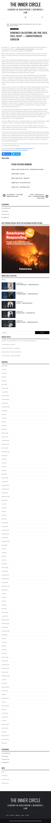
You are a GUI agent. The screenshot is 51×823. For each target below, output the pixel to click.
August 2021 (4, 590)
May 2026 (4, 377)
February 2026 (5, 388)
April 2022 (4, 560)
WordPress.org (5, 783)
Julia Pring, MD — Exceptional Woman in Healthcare (15, 195)
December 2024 (5, 440)
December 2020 (5, 620)
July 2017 (4, 702)
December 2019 (5, 664)
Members (12, 815)
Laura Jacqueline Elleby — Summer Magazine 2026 (27, 284)
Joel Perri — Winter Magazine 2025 (24, 303)
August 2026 (4, 366)
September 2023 (5, 496)
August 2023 (4, 500)
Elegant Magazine (31, 821)
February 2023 (5, 522)
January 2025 (5, 436)
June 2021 (4, 597)
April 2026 (4, 380)
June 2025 (4, 418)
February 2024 (5, 478)
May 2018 (4, 694)
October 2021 (5, 582)
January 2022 (5, 571)
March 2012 (4, 743)
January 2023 (5, 526)
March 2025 (4, 429)
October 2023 (5, 493)
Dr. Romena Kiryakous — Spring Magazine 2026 (27, 294)
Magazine (18, 815)
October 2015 (5, 717)
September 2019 (5, 676)
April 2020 (4, 649)
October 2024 (5, 448)
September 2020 (5, 631)
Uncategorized (5, 217)
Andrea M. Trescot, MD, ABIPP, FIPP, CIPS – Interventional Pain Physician (27, 169)
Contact (27, 815)
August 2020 (4, 634)
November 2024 (5, 444)
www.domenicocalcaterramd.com (23, 148)
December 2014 (5, 724)
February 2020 (5, 657)
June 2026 (4, 373)
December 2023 (5, 485)
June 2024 (4, 463)
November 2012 (5, 739)
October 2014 (5, 728)
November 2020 (5, 623)
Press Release (5, 211)
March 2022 (4, 563)
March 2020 (4, 653)
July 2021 (4, 593)
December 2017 (5, 698)
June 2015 (4, 720)
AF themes (39, 821)
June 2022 (4, 552)
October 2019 (5, 672)
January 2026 (5, 392)
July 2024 (4, 459)
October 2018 (5, 690)
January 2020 (5, 661)
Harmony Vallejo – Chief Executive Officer (20, 182)
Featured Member (14, 28)
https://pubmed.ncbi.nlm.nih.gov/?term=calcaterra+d (15, 150)
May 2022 (4, 556)
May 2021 (4, 601)
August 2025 (4, 410)
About (22, 815)
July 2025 (4, 414)
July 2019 (4, 679)
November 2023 (5, 489)
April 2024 (4, 470)
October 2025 (5, 403)
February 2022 (5, 567)
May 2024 (4, 466)
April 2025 (4, 425)
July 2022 (4, 549)
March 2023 (4, 519)
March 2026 (4, 384)
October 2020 (5, 627)
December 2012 (5, 735)
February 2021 (5, 612)
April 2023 (4, 515)
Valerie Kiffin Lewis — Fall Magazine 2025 (25, 313)
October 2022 (5, 537)
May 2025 (4, 422)
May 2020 (4, 646)
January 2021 (5, 616)
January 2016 (5, 713)
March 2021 (4, 608)
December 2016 (5, 705)
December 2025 (5, 395)
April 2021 (4, 605)
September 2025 (5, 407)
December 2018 (5, 687)
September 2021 (5, 586)
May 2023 (4, 511)
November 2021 (5, 578)
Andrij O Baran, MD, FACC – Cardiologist (20, 178)
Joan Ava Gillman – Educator (18, 174)
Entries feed (4, 775)
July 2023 (4, 504)
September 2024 (5, 451)
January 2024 (5, 481)
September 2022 (5, 541)
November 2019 (5, 668)
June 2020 (4, 642)
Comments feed (5, 779)
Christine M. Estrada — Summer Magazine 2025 (27, 322)
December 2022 (5, 530)
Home (7, 815)
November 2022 (5, 534)
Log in (3, 772)
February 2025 (5, 433)
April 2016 (4, 709)
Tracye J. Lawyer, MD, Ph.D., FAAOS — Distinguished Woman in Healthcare (36, 196)
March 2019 (4, 683)
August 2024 (4, 455)
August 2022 (4, 545)
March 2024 (4, 474)
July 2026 (4, 369)
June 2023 (4, 507)
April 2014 (4, 732)
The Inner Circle (25, 4)
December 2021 (5, 575)
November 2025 (5, 399)
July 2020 (4, 638)
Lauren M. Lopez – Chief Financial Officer (20, 187)
